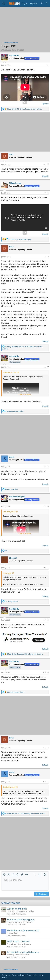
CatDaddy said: (9, 511)
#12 (44, 782)
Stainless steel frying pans (20, 919)
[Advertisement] (25, 24)
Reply (46, 103)
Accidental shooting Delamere (23, 952)
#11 (44, 748)
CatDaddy (7, 50)
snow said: (7, 573)
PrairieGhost (11, 944)
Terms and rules (18, 975)
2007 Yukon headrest (18, 941)
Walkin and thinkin (17, 908)
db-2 (11, 154)
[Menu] (4, 3)
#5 (45, 367)
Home (4, 977)
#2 (45, 164)
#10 (44, 672)
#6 (45, 467)
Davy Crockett (12, 922)
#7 (45, 506)
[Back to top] (48, 164)
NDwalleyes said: (9, 372)
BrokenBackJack (17, 496)
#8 (45, 568)
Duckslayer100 (12, 911)
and (14, 411)
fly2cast (10, 933)
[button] (4, 874)
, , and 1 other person (22, 347)
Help (41, 975)
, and (20, 239)
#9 (45, 620)
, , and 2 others (25, 654)
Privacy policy (32, 975)
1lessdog (10, 955)
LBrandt (13, 557)
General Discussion (26, 911)
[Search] (46, 3)
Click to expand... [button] (25, 394)
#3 (45, 193)
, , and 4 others (24, 109)
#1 (48, 65)
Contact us (6, 975)
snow (11, 456)
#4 (45, 256)
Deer (16, 933)
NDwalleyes (15, 183)
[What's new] (41, 3)
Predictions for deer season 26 (23, 930)
